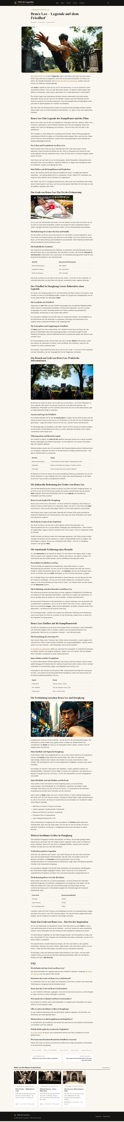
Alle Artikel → (106, 1067)
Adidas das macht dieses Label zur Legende (44, 1057)
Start (57, 3)
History (68, 3)
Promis (75, 3)
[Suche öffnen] (108, 3)
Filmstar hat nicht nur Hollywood (66, 81)
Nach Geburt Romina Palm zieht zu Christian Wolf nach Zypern (79, 1058)
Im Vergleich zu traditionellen (40, 649)
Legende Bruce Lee (86, 1050)
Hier (70, 110)
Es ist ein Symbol (36, 1032)
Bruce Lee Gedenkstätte (50, 1050)
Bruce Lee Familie (36, 1050)
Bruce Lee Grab (64, 1050)
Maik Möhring (67, 1102)
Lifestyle (81, 3)
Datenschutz (106, 1116)
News (62, 3)
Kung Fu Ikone (74, 1050)
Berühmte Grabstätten (41, 9)
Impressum (98, 1116)
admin (35, 22)
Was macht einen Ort (38, 76)
